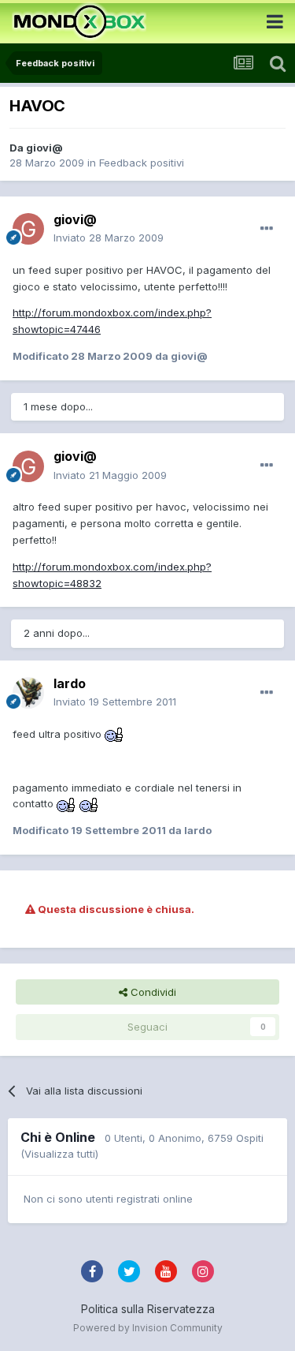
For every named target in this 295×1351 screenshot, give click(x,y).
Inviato (108, 237)
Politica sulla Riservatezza (148, 1308)
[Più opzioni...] (266, 228)
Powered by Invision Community (148, 1328)
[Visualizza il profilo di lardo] (28, 693)
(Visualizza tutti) (59, 1153)
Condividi (151, 992)
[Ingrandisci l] (114, 734)
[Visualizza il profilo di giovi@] (28, 229)
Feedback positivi (141, 162)
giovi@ (44, 147)
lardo (69, 683)
